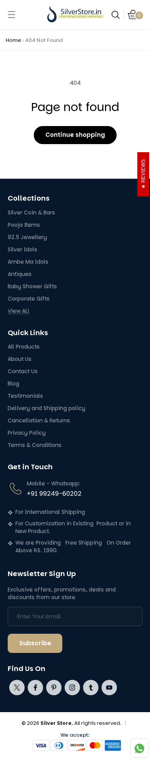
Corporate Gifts (29, 299)
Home (13, 40)
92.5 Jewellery (27, 237)
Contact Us (23, 371)
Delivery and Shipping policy (46, 408)
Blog (13, 383)
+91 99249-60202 (54, 493)
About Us (20, 359)
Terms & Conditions (35, 445)
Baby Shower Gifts (32, 286)
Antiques (20, 274)
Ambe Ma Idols (28, 262)
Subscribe (35, 643)
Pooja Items (24, 225)
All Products (24, 347)
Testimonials (25, 396)
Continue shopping (75, 135)
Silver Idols (22, 249)
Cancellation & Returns (39, 420)
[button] (11, 14)
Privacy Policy (27, 433)
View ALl (18, 311)
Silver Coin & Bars (31, 212)
